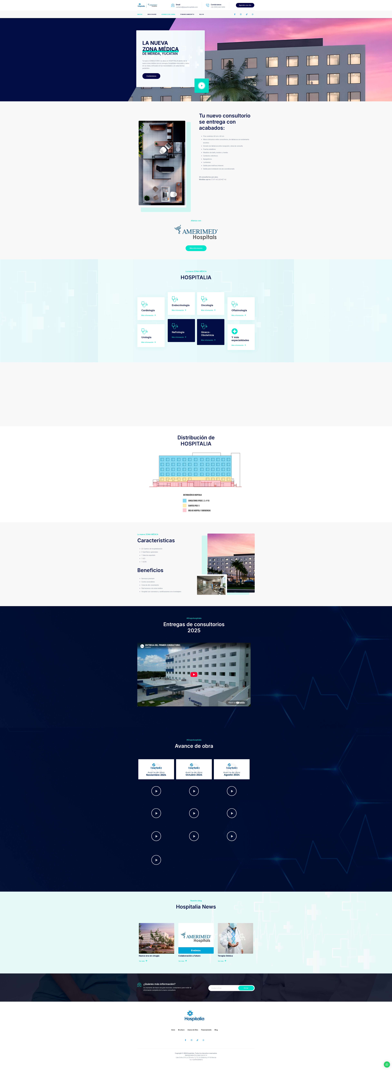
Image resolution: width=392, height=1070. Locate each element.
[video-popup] (202, 86)
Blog (201, 14)
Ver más (142, 961)
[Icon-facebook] (235, 14)
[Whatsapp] (253, 14)
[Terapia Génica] (235, 938)
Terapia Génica (225, 956)
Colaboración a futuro (189, 956)
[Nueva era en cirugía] (156, 938)
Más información (147, 315)
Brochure (152, 14)
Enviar (246, 988)
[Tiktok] (247, 14)
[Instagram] (241, 14)
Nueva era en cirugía (149, 956)
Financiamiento (187, 14)
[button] (156, 769)
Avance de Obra (168, 14)
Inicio (140, 14)
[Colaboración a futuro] (196, 938)
